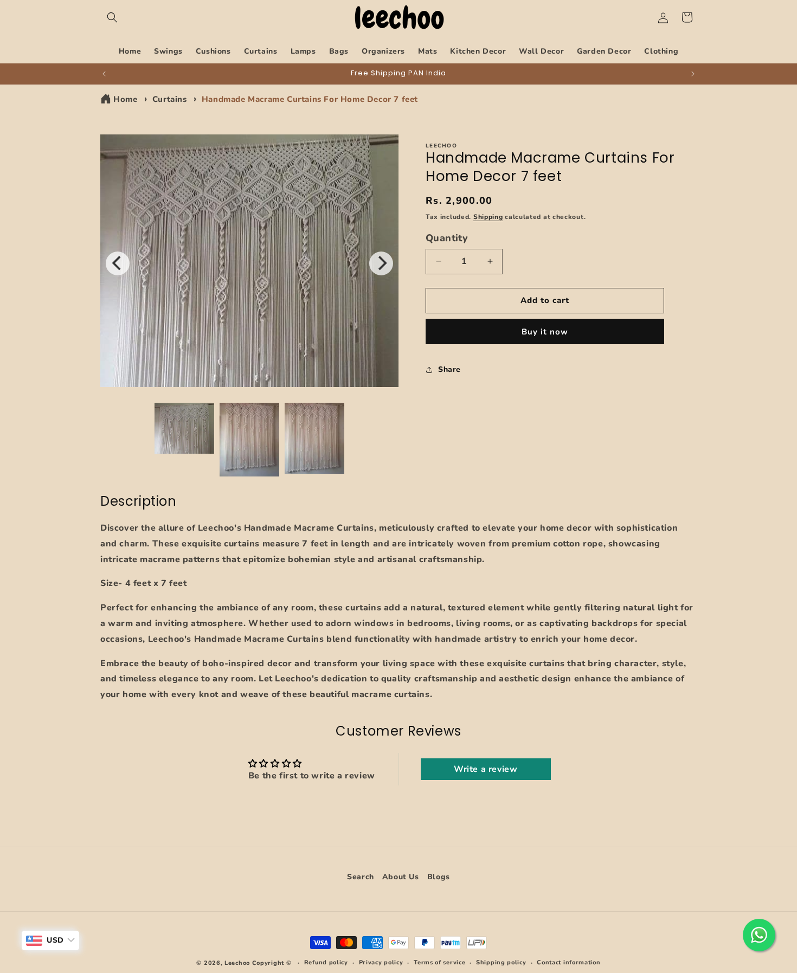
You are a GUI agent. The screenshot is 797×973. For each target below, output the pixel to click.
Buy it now (545, 331)
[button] (112, 17)
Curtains (169, 99)
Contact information (568, 962)
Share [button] (449, 369)
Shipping (488, 216)
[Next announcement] (693, 73)
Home (125, 99)
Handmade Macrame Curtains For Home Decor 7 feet (310, 99)
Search (360, 878)
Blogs (438, 877)
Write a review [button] (485, 770)
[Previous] (118, 263)
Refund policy (326, 962)
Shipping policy (501, 962)
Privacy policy (381, 962)
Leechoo (237, 963)
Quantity (447, 237)
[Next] (381, 263)
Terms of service (439, 962)
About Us (400, 877)
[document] (249, 263)
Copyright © (272, 963)
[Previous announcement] (104, 73)
